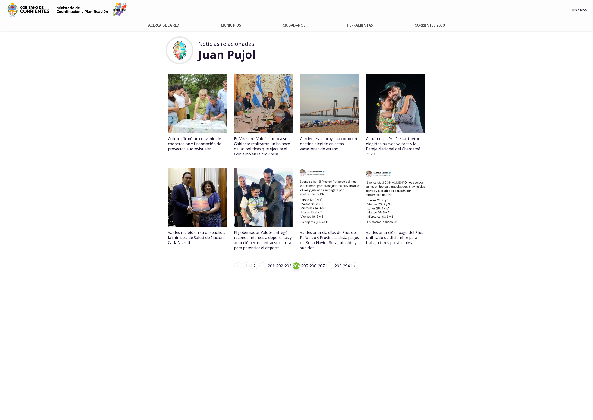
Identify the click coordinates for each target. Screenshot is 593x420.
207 (321, 266)
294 (346, 266)
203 (287, 266)
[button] (163, 25)
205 (304, 266)
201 (271, 266)
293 (337, 266)
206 (312, 266)
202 (279, 266)
